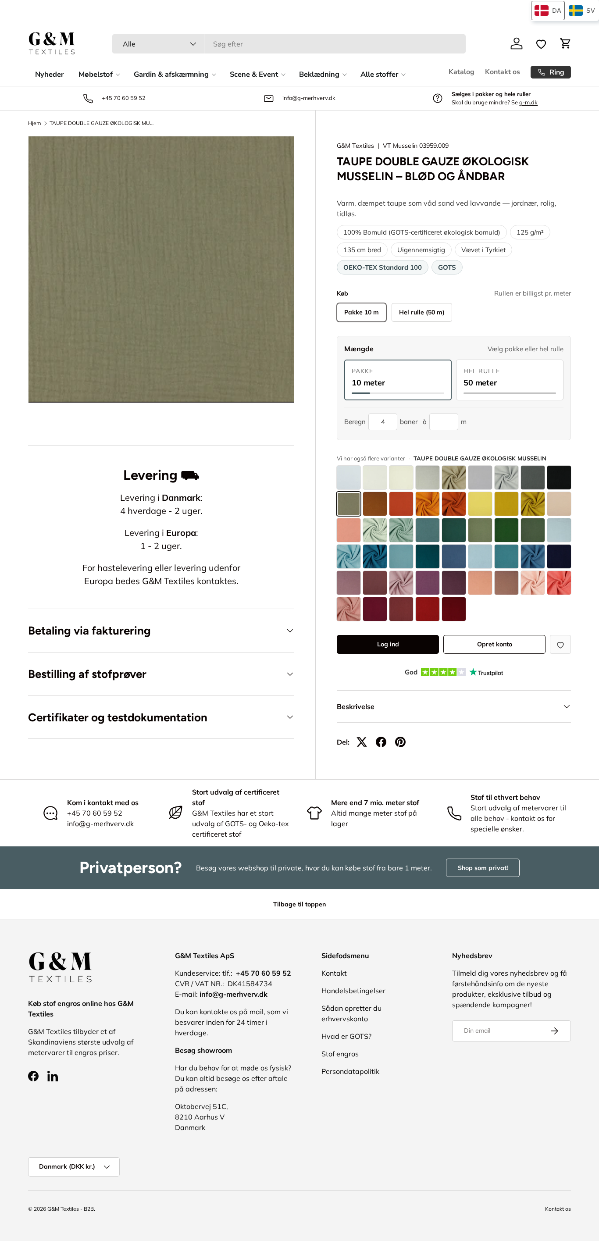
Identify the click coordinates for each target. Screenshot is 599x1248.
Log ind (388, 644)
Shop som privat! (483, 868)
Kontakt (334, 973)
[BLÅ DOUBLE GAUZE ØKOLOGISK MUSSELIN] (480, 556)
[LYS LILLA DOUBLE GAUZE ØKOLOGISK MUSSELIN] (348, 583)
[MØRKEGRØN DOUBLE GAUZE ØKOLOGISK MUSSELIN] (506, 530)
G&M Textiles (355, 146)
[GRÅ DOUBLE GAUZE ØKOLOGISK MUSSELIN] (506, 477)
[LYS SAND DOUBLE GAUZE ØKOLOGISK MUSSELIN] (427, 477)
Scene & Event (254, 74)
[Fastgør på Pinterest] (400, 742)
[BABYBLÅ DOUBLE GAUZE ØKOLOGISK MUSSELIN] (559, 530)
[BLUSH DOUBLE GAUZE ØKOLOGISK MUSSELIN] (480, 583)
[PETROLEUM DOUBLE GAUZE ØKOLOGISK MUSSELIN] (375, 556)
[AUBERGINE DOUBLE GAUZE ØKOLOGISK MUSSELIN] (454, 583)
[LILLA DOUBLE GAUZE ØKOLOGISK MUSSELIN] (427, 583)
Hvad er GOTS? (346, 1036)
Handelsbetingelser (353, 990)
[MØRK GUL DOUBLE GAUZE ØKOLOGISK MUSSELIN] (506, 504)
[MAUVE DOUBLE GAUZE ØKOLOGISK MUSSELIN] (375, 583)
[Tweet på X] (361, 742)
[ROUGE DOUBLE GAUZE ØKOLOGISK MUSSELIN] (401, 609)
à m (445, 421)
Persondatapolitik (350, 1071)
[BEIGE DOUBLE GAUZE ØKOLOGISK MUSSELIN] (454, 477)
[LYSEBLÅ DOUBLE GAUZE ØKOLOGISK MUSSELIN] (348, 556)
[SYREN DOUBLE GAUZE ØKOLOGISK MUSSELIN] (401, 583)
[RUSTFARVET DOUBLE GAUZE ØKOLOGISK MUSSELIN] (454, 504)
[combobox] (289, 43)
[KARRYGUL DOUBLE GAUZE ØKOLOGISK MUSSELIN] (533, 504)
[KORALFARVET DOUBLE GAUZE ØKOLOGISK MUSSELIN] (559, 583)
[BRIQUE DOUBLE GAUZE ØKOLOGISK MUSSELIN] (427, 504)
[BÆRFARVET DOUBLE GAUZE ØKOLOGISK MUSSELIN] (375, 609)
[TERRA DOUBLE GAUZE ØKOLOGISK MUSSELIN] (401, 504)
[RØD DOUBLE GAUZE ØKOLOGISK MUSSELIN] (427, 609)
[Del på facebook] (381, 742)
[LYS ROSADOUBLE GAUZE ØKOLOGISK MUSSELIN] (533, 583)
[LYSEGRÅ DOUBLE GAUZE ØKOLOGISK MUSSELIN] (480, 477)
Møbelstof (95, 74)
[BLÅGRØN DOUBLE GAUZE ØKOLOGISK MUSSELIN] (401, 556)
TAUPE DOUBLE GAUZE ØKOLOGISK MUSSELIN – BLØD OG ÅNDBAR (102, 123)
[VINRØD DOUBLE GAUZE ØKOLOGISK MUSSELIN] (454, 609)
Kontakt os (502, 72)
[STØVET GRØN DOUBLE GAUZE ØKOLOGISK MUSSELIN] (454, 530)
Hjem (34, 123)
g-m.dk (528, 102)
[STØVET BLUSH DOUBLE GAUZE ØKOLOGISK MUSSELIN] (506, 583)
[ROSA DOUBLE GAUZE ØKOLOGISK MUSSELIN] (348, 609)
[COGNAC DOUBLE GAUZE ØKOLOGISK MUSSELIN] (375, 504)
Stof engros (340, 1053)
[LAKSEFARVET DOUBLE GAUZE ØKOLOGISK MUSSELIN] (348, 530)
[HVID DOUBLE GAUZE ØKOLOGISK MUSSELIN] (348, 477)
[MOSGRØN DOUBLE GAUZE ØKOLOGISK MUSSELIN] (480, 530)
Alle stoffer (379, 74)
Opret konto (494, 644)
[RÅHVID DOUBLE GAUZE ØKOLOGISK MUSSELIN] (375, 477)
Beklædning (319, 74)
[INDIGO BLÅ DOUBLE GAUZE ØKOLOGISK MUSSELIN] (533, 556)
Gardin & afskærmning (171, 74)
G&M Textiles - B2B (70, 1208)
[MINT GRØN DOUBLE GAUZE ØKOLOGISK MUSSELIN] (375, 530)
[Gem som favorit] (560, 644)
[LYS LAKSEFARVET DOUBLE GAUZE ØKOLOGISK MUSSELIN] (559, 504)
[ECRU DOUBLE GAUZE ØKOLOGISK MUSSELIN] (401, 477)
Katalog (461, 72)
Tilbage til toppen (299, 904)
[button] (565, 43)
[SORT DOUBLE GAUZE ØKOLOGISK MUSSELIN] (559, 477)
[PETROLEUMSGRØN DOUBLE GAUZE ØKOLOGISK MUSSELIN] (427, 530)
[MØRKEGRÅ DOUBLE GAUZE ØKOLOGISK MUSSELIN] (533, 477)
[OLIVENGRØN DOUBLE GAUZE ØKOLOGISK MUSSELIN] (533, 530)
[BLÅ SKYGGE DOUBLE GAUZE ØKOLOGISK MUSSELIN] (506, 556)
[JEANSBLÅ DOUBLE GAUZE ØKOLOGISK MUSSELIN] (454, 556)
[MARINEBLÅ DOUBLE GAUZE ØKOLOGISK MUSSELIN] (559, 556)
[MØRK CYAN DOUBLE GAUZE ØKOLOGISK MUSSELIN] (427, 556)
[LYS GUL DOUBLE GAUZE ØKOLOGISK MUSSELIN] (480, 504)
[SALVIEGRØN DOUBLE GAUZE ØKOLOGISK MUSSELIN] (401, 530)
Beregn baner (380, 421)
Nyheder (49, 74)
